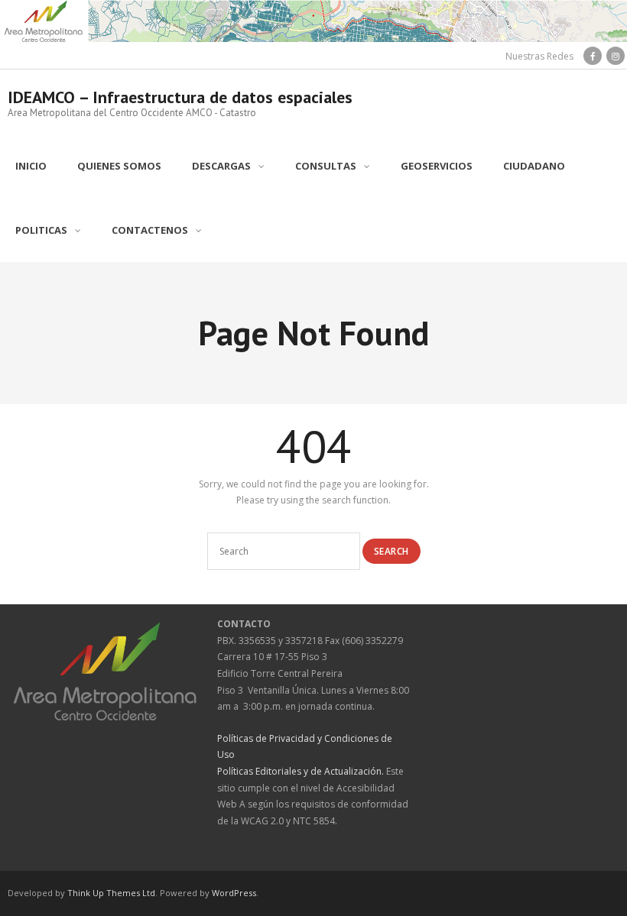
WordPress (234, 892)
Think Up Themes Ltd (111, 892)
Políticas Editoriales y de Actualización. (300, 771)
